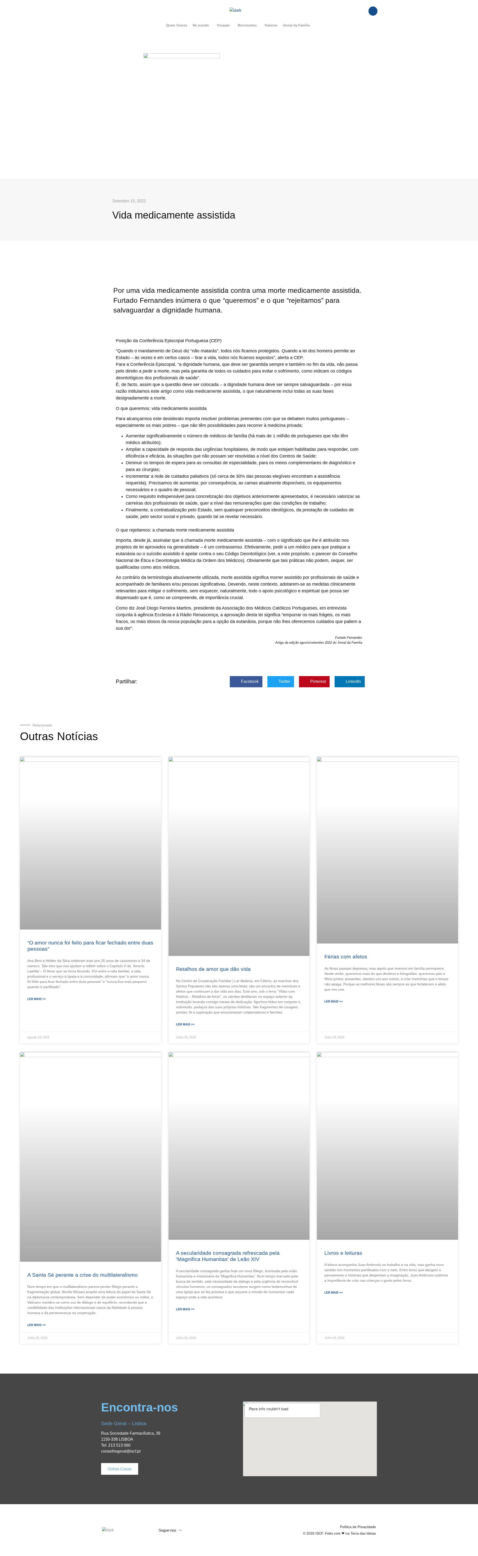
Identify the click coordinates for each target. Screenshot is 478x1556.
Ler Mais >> (36, 999)
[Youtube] (200, 1530)
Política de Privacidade (358, 1527)
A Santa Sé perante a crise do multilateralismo (82, 1275)
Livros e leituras (343, 1253)
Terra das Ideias (363, 1533)
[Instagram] (210, 1530)
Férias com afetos (345, 956)
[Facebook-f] (191, 1530)
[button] (202, 25)
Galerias (271, 25)
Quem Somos (176, 25)
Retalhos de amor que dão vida (213, 969)
